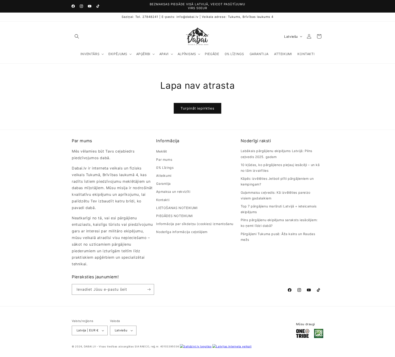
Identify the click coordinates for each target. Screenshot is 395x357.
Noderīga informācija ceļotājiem (182, 232)
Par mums (164, 159)
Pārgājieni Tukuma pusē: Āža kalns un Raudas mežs (278, 237)
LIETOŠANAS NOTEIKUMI (177, 208)
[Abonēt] (149, 289)
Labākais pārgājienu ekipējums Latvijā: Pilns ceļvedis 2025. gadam (276, 153)
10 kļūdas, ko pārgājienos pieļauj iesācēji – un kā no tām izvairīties (280, 167)
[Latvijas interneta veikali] (231, 346)
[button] (77, 36)
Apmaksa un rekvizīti (173, 191)
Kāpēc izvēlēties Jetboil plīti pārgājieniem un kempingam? (277, 181)
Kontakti (162, 200)
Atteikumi (163, 175)
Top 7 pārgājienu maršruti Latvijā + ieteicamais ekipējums (279, 209)
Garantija (163, 183)
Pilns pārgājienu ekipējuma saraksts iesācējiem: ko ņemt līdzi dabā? (279, 223)
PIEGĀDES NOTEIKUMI (174, 216)
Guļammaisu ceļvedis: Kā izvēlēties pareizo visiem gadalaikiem (275, 195)
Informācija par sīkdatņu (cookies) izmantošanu (194, 224)
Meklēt (161, 151)
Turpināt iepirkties (197, 108)
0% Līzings (164, 167)
